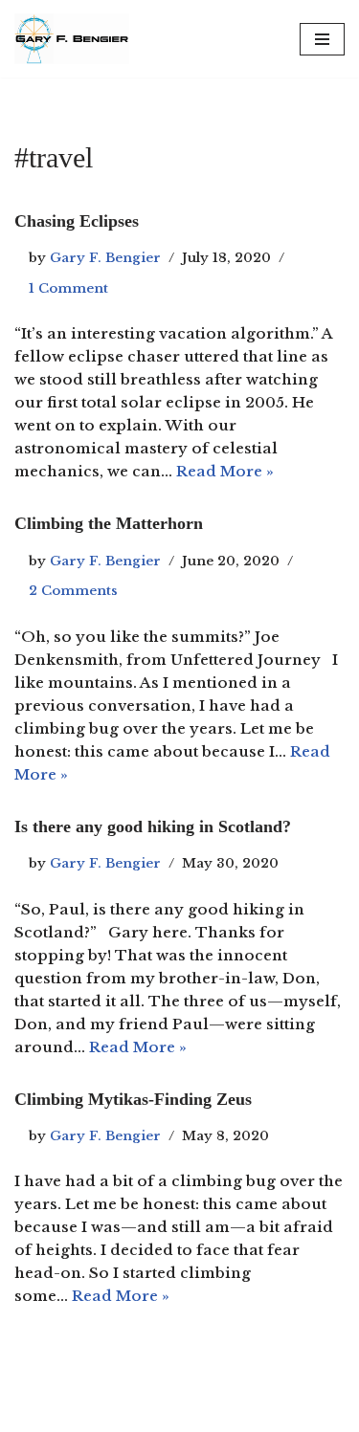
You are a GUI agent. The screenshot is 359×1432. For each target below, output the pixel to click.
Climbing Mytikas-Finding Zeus (133, 1099)
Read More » (225, 471)
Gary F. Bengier (105, 258)
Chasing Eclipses (76, 221)
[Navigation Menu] (322, 39)
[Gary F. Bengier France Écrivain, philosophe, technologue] (71, 38)
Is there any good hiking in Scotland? (152, 826)
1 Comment (68, 288)
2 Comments (73, 591)
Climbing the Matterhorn (108, 523)
